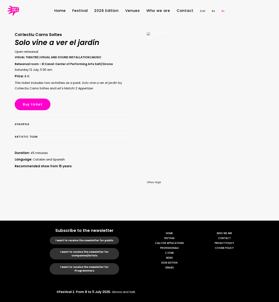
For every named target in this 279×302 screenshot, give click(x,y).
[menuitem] (60, 10)
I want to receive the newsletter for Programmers (84, 268)
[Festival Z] (13, 11)
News (169, 257)
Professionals (169, 248)
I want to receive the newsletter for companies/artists (84, 253)
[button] (244, 10)
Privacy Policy (224, 243)
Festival (80, 10)
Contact (185, 10)
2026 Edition (106, 10)
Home (60, 10)
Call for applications (169, 243)
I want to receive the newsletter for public (84, 240)
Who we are (158, 10)
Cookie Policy (224, 248)
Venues (132, 10)
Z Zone (169, 253)
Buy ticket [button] (32, 104)
